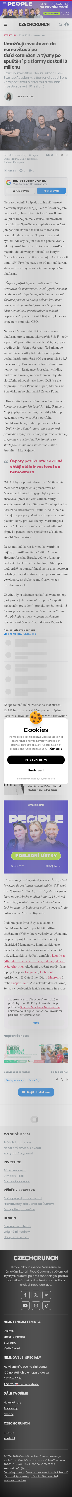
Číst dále (56, 749)
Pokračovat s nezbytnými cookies (36, 778)
